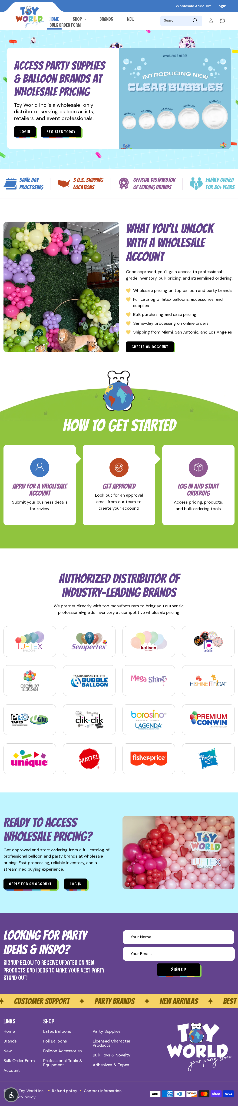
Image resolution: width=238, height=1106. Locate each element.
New (7, 1051)
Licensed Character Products (112, 1043)
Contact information (103, 1090)
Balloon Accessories (62, 1051)
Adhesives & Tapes (111, 1065)
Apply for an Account (30, 884)
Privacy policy (23, 1097)
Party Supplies (107, 1031)
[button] (79, 19)
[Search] (195, 21)
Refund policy (64, 1090)
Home (9, 1031)
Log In (76, 884)
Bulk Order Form (19, 1060)
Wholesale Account (193, 6)
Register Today (61, 131)
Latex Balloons (57, 1031)
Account (11, 1070)
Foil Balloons (55, 1041)
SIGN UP (178, 969)
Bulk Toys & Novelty (111, 1055)
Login (221, 6)
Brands (10, 1041)
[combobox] (177, 21)
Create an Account (150, 347)
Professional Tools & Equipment (62, 1063)
